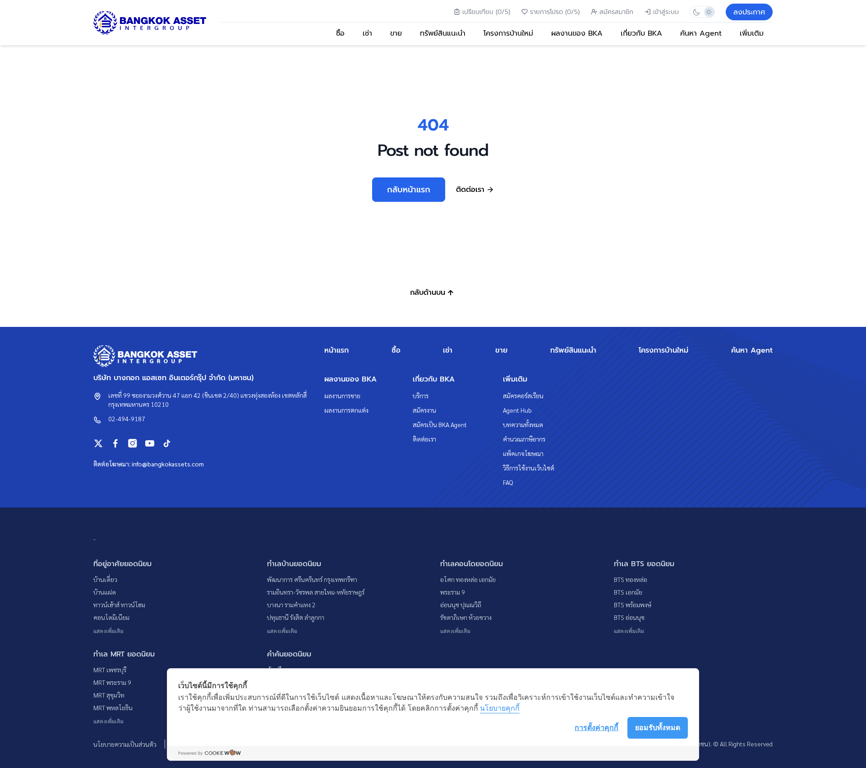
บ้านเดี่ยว (105, 579)
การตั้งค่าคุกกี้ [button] (596, 727)
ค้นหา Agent (701, 33)
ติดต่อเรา (424, 439)
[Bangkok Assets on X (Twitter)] (98, 443)
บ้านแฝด (104, 592)
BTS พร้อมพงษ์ (632, 604)
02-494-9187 (126, 418)
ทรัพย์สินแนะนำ (442, 33)
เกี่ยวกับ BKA (641, 33)
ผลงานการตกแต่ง (346, 410)
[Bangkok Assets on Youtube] (150, 443)
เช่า (367, 33)
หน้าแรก (336, 350)
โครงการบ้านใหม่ (508, 33)
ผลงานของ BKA (577, 33)
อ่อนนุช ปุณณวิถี (460, 604)
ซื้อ (340, 33)
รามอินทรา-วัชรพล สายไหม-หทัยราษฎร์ (315, 592)
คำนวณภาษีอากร (524, 439)
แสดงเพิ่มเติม (108, 630)
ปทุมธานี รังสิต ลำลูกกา (295, 617)
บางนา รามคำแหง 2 (291, 604)
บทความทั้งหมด (523, 424)
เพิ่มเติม (752, 33)
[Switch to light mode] (708, 12)
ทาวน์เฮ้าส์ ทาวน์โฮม (119, 604)
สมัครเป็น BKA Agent (440, 424)
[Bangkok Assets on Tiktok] (167, 443)
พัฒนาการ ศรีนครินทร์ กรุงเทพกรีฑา (312, 579)
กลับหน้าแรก (408, 189)
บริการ (420, 395)
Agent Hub (517, 410)
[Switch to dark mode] (696, 12)
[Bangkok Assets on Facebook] (115, 443)
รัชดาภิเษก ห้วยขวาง (466, 617)
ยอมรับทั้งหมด (657, 727)
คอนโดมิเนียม (111, 617)
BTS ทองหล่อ (630, 579)
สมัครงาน (424, 410)
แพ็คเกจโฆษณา (523, 453)
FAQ (508, 482)
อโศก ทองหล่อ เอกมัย (468, 579)
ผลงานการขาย (342, 395)
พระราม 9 (452, 592)
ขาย (396, 33)
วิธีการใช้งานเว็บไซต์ (528, 468)
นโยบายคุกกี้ (500, 707)
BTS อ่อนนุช (629, 617)
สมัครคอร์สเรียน (523, 395)
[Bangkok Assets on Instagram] (133, 443)
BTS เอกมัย (628, 592)
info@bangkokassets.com (168, 464)
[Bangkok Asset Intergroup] (149, 23)
